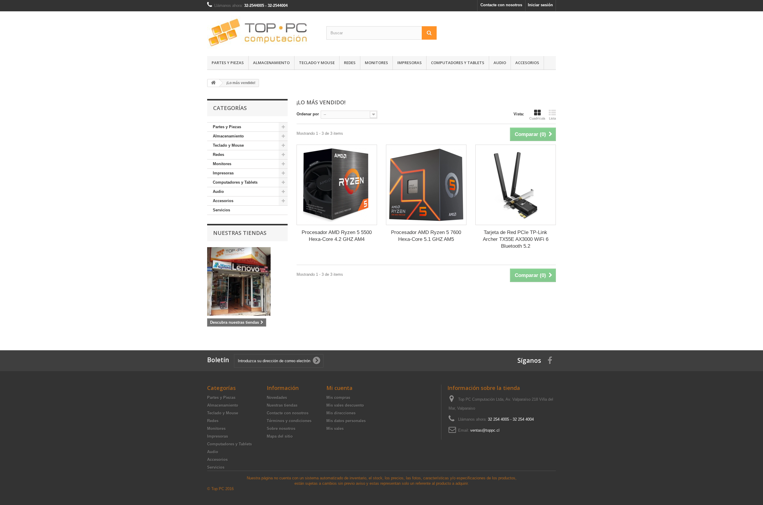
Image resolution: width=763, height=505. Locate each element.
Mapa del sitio (280, 436)
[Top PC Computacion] (262, 32)
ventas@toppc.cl (485, 430)
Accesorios (527, 62)
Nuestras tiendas (239, 232)
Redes (350, 62)
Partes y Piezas (228, 62)
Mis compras (338, 397)
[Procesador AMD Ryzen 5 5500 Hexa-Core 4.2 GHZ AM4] (337, 185)
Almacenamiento (271, 62)
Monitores (376, 62)
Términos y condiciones (289, 421)
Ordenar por (308, 114)
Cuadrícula (537, 118)
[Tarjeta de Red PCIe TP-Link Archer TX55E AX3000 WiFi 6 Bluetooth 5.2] (515, 185)
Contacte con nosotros (501, 5)
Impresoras (409, 62)
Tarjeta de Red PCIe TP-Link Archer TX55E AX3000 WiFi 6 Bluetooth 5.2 (515, 239)
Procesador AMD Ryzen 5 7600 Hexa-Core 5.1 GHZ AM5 (426, 236)
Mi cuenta (339, 387)
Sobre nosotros (281, 428)
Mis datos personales (346, 421)
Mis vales (335, 428)
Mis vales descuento (345, 405)
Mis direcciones (341, 413)
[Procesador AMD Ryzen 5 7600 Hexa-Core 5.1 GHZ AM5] (426, 185)
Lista (552, 118)
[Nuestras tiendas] (247, 281)
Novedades (277, 397)
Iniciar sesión (540, 5)
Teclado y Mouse (317, 62)
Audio (500, 62)
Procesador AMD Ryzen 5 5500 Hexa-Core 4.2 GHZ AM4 (337, 236)
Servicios (221, 210)
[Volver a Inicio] (213, 83)
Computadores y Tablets (457, 62)
